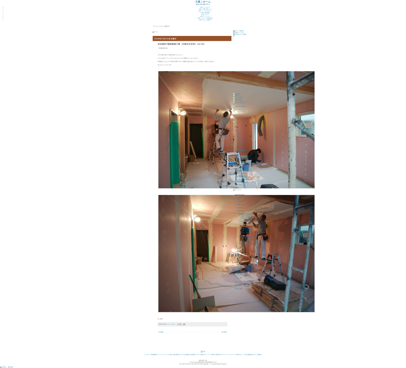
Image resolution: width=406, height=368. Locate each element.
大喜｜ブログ (205, 14)
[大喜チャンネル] (238, 32)
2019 (237, 198)
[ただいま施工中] (238, 101)
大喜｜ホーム (203, 1)
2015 (237, 289)
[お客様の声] (237, 99)
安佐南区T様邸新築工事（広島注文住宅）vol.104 (246, 238)
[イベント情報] (237, 97)
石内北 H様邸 (242, 176)
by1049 (239, 133)
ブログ (181, 354)
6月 (238, 261)
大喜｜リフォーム (205, 16)
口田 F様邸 (241, 162)
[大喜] (203, 351)
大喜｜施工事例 (205, 12)
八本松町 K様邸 (243, 179)
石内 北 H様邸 (242, 173)
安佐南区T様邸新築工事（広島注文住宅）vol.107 (246, 216)
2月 (238, 275)
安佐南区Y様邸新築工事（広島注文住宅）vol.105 (246, 231)
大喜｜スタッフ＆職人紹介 (205, 18)
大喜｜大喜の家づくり (205, 9)
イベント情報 (210, 354)
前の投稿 (224, 332)
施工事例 (176, 354)
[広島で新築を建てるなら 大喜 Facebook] (239, 111)
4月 (238, 268)
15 (238, 130)
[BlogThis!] (180, 324)
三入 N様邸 (241, 165)
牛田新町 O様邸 (243, 159)
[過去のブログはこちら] (239, 104)
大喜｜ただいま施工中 (205, 20)
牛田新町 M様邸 (243, 156)
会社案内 (186, 354)
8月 (238, 255)
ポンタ (239, 147)
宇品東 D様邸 (242, 150)
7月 (238, 258)
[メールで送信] (178, 324)
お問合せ (238, 354)
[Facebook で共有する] (184, 324)
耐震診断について (156, 354)
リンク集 (244, 354)
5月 (238, 265)
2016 (237, 285)
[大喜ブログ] (237, 95)
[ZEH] (235, 118)
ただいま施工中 (200, 354)
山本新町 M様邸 (243, 168)
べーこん (240, 145)
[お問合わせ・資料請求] (239, 36)
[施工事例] (236, 94)
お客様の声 (218, 354)
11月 (238, 208)
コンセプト (147, 354)
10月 (238, 211)
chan (239, 139)
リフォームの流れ (167, 354)
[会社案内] (199, 4)
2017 (237, 282)
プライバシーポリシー (228, 354)
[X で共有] (182, 324)
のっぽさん (241, 142)
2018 (237, 201)
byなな (239, 136)
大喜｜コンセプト (205, 7)
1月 (238, 278)
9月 (238, 251)
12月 (238, 204)
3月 (238, 271)
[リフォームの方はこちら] (239, 108)
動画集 (250, 354)
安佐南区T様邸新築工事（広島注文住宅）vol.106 (246, 223)
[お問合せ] (206, 4)
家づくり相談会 (256, 354)
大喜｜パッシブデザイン (205, 11)
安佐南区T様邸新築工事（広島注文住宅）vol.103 (246, 245)
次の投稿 (160, 332)
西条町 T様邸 (242, 171)
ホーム (155, 26)
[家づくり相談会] (238, 31)
